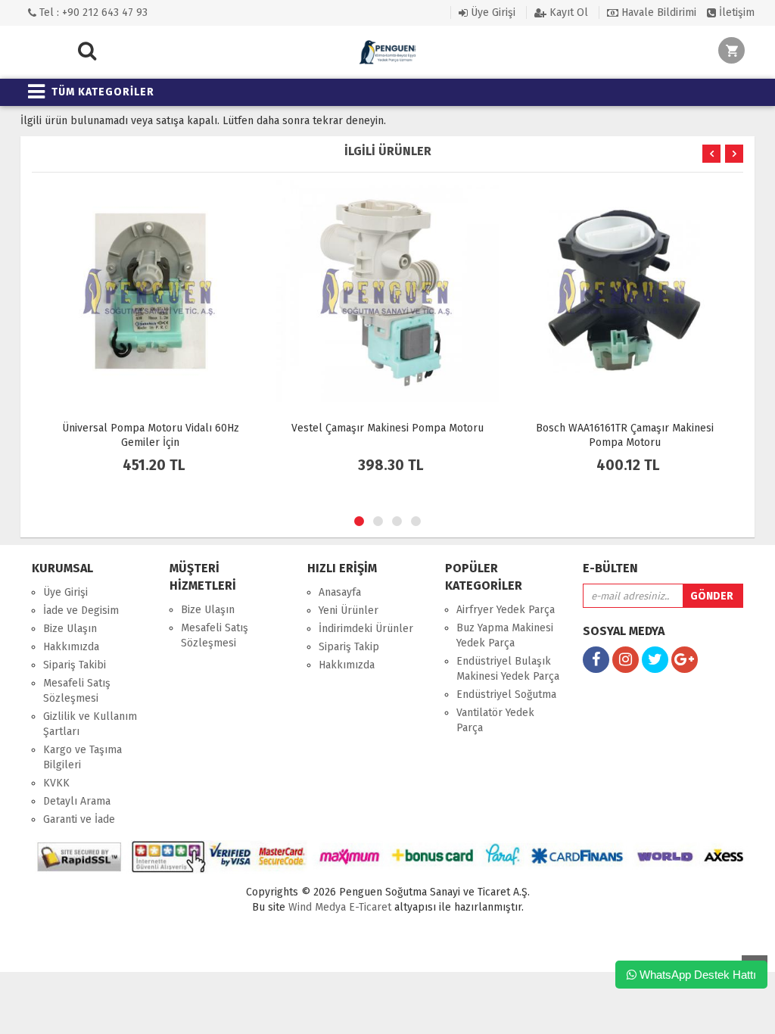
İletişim (735, 12)
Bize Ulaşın (70, 628)
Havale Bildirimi (657, 12)
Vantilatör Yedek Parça (495, 720)
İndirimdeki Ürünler (366, 628)
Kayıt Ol (567, 12)
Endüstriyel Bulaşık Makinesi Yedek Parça (507, 669)
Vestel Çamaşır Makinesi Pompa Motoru (387, 428)
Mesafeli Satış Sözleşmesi (76, 691)
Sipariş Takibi (74, 665)
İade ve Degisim (81, 610)
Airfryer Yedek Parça (505, 609)
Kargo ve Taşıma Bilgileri (82, 757)
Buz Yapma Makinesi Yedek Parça (504, 635)
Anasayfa (340, 592)
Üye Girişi (491, 12)
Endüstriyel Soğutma (506, 694)
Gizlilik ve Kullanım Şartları (90, 724)
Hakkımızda (71, 646)
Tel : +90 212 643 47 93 (92, 12)
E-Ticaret (368, 907)
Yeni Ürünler (348, 610)
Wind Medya (317, 907)
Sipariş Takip (349, 646)
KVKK (56, 783)
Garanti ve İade (79, 819)
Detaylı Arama (76, 801)
